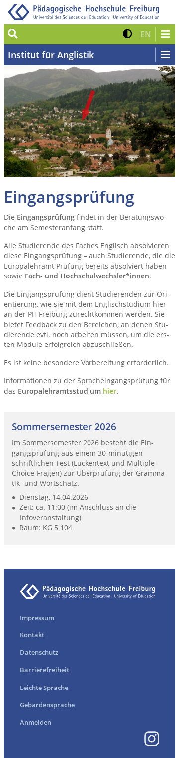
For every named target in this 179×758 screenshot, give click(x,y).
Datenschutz (39, 652)
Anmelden (35, 722)
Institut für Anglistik (51, 55)
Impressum (37, 617)
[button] (127, 34)
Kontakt (32, 634)
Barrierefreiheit (44, 669)
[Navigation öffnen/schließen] (165, 34)
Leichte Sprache (44, 687)
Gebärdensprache (47, 704)
